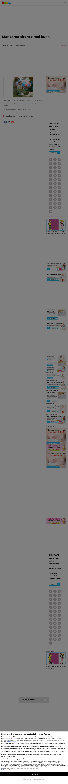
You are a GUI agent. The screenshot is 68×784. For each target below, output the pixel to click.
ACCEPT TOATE (34, 774)
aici (55, 750)
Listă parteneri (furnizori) (8, 770)
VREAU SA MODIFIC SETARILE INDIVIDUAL (34, 779)
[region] (34, 757)
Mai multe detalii (11, 741)
